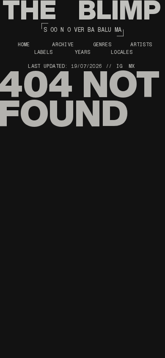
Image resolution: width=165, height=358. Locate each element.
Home (24, 45)
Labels (43, 52)
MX (132, 66)
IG (119, 66)
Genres (102, 45)
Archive (63, 45)
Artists (141, 45)
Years (82, 52)
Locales (121, 52)
